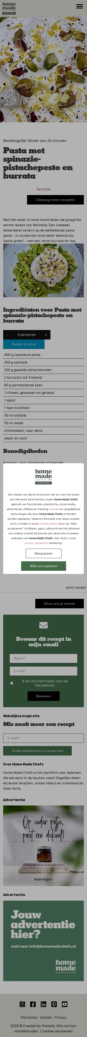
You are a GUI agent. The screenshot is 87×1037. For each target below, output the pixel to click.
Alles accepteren (43, 566)
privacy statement (36, 543)
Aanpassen (43, 553)
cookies (54, 509)
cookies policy (48, 523)
